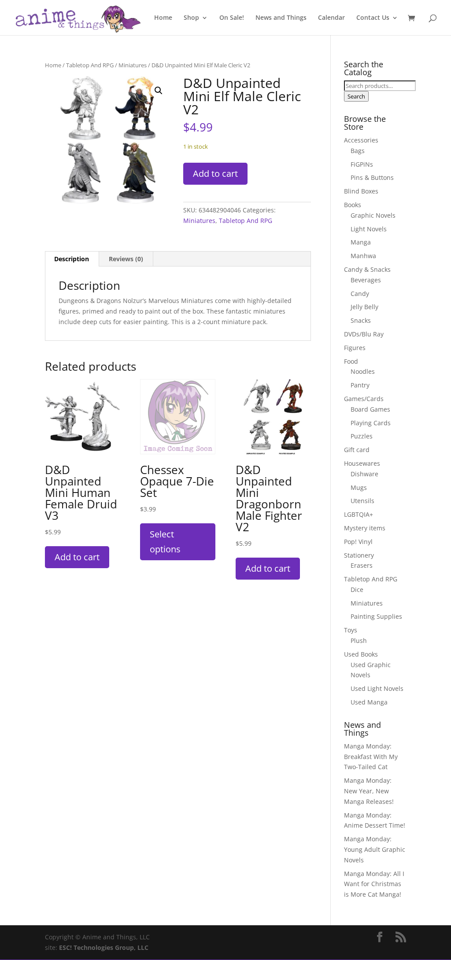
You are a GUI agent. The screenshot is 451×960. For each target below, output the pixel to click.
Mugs (359, 487)
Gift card (357, 449)
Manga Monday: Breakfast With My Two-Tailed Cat (371, 756)
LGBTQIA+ (358, 514)
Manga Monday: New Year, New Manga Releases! (369, 791)
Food (351, 361)
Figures (355, 347)
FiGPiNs (362, 164)
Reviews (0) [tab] (126, 259)
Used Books (361, 654)
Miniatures (132, 65)
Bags (358, 150)
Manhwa (363, 256)
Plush (359, 640)
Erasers (362, 565)
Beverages (366, 280)
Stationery (359, 555)
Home (163, 18)
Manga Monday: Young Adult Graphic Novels (374, 849)
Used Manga (369, 702)
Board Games (370, 409)
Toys (350, 630)
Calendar (331, 18)
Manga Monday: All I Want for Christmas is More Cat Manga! (374, 884)
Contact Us (372, 18)
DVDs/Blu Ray (364, 334)
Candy (360, 293)
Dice (357, 589)
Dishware (364, 474)
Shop (191, 18)
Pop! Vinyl (358, 541)
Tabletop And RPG (90, 65)
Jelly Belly (364, 307)
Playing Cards (371, 423)
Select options (165, 541)
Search (356, 96)
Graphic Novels (373, 215)
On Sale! (231, 18)
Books (352, 205)
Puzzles (362, 436)
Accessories (361, 140)
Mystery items (364, 528)
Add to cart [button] (77, 557)
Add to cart (215, 173)
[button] (158, 91)
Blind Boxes (361, 191)
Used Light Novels (377, 688)
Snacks (361, 320)
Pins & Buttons (372, 177)
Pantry (360, 385)
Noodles (363, 371)
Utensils (362, 500)
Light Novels (369, 229)
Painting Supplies (376, 616)
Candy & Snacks (367, 269)
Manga (361, 242)
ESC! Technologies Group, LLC (103, 947)
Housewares (362, 463)
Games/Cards (364, 398)
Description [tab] (71, 259)
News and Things (281, 18)
